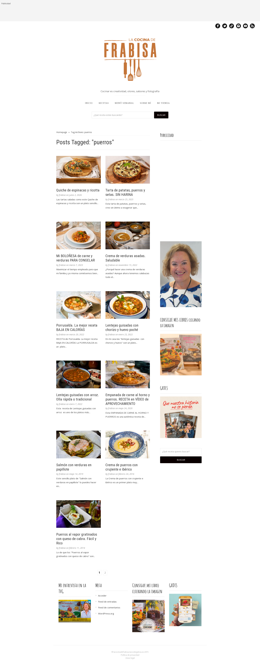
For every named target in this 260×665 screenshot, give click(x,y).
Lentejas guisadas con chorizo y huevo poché (121, 327)
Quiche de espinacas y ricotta (77, 190)
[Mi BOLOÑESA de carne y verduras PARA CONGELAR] (78, 235)
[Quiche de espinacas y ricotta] (78, 170)
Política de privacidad (130, 655)
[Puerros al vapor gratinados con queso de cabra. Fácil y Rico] (78, 514)
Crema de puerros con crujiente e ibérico (121, 467)
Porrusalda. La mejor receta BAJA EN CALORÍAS (76, 327)
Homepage (61, 132)
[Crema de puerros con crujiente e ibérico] (127, 444)
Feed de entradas (107, 601)
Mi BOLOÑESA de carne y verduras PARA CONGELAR (75, 258)
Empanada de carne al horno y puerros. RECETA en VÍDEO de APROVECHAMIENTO (127, 399)
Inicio (89, 103)
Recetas (104, 103)
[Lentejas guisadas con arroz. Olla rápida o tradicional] (78, 374)
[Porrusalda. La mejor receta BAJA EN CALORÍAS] (78, 305)
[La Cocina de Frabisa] (130, 59)
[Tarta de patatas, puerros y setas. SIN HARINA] (127, 170)
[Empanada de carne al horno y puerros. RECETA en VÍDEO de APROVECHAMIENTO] (127, 374)
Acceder (102, 595)
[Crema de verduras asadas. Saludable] (127, 235)
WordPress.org (106, 613)
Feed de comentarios (109, 607)
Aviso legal (130, 658)
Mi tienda (163, 103)
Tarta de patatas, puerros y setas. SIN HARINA (125, 192)
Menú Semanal (124, 103)
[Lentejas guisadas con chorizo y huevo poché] (127, 305)
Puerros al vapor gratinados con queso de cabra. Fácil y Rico (76, 538)
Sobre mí (145, 103)
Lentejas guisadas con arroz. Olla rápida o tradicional (77, 397)
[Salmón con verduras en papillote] (78, 444)
